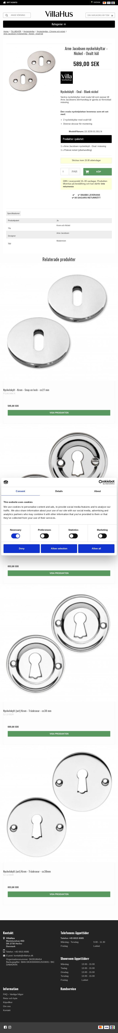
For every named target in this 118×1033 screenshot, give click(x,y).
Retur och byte (10, 998)
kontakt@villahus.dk (23, 955)
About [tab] (97, 491)
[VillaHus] (59, 14)
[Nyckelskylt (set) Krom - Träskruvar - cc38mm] (59, 803)
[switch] (44, 535)
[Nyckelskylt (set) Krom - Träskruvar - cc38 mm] (59, 643)
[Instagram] (9, 1027)
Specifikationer (13, 213)
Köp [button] (98, 171)
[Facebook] (5, 1027)
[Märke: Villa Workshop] (68, 79)
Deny (21, 548)
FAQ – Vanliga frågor (13, 994)
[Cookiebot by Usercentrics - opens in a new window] (101, 482)
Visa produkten (59, 412)
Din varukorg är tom (98, 15)
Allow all (96, 548)
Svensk (96, 2)
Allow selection (59, 548)
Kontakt (6, 1010)
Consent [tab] (20, 491)
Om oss (7, 1006)
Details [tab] (59, 491)
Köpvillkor (7, 1002)
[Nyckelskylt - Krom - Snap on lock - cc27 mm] (59, 322)
